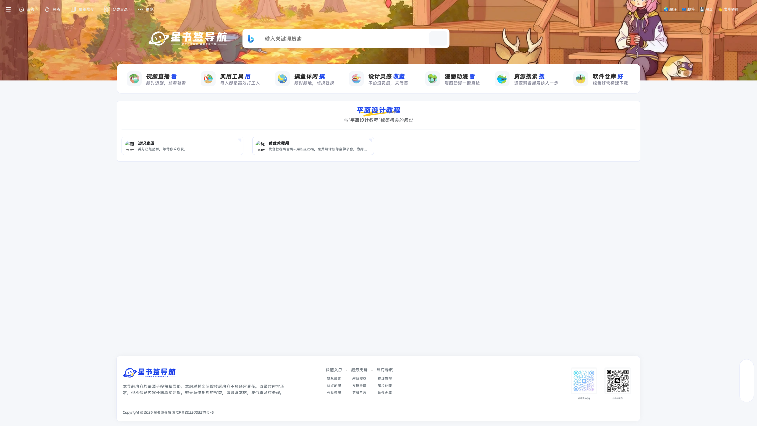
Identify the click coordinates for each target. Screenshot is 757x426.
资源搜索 (529, 76)
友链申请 (359, 386)
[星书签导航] (149, 374)
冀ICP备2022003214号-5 (193, 412)
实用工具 (235, 76)
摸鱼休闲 (309, 76)
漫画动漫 (459, 76)
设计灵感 (386, 76)
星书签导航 (162, 412)
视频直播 (161, 76)
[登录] (748, 9)
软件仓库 (608, 76)
